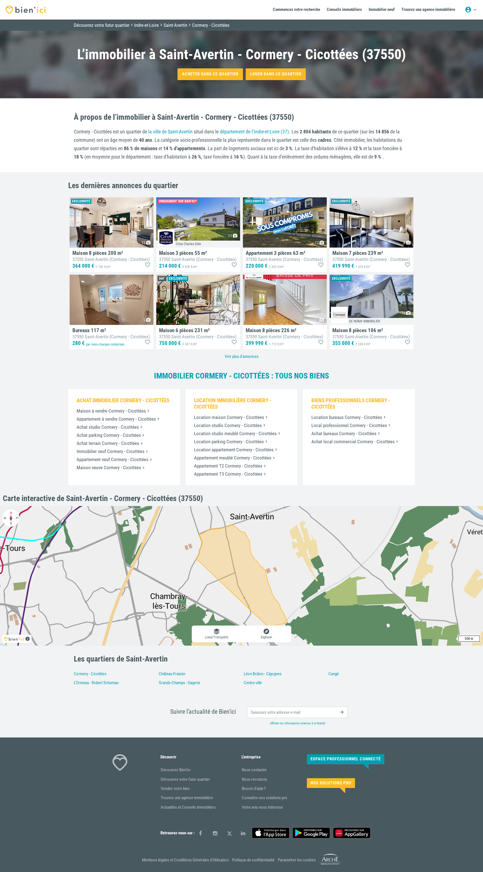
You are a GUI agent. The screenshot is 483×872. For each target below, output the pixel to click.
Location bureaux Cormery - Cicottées (346, 417)
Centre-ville (253, 682)
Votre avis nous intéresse (262, 807)
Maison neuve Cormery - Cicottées (109, 467)
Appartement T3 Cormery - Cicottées (228, 474)
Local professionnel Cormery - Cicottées (349, 425)
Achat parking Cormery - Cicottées (109, 435)
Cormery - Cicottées (90, 673)
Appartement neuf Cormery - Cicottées (112, 459)
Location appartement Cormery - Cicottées (234, 449)
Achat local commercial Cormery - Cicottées (353, 441)
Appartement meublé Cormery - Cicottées (232, 458)
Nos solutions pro (331, 782)
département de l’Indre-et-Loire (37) (254, 132)
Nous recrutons (254, 779)
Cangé (333, 673)
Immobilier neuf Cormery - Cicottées (111, 451)
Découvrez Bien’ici (175, 769)
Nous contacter (254, 769)
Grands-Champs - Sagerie (179, 682)
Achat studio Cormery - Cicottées (108, 427)
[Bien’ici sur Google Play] (311, 833)
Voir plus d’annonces (242, 356)
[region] (241, 576)
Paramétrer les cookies (297, 860)
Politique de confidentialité (253, 860)
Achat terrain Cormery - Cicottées (108, 443)
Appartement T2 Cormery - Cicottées (228, 466)
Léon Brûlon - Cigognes (262, 673)
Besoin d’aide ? (254, 788)
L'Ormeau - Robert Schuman (96, 682)
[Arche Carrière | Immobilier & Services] (330, 863)
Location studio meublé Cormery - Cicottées (235, 433)
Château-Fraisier (172, 673)
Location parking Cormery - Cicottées (229, 441)
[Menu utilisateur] (470, 10)
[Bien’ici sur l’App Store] (270, 833)
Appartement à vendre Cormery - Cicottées (116, 419)
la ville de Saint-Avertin (170, 132)
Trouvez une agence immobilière (187, 797)
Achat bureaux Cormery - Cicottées (344, 433)
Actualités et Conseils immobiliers (188, 807)
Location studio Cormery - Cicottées (228, 425)
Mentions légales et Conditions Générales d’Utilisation (185, 860)
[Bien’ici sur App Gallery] (352, 833)
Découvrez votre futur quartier (185, 779)
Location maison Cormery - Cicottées (229, 417)
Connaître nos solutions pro (264, 797)
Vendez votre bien (175, 788)
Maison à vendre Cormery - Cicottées (111, 411)
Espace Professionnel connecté (346, 758)
